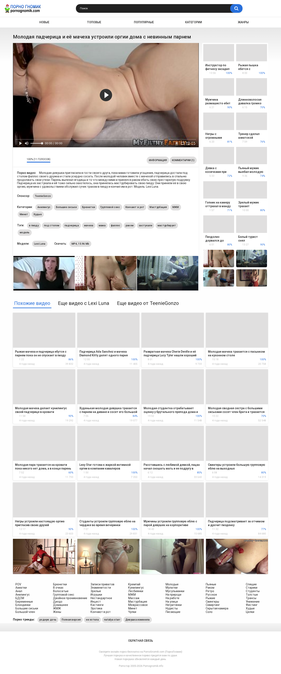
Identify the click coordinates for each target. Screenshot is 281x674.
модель (25, 232)
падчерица (72, 225)
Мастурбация (158, 207)
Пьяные (211, 584)
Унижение (253, 601)
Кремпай (134, 584)
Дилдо (57, 601)
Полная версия (71, 619)
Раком (210, 587)
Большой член (25, 612)
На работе (172, 598)
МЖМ (175, 207)
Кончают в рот (134, 207)
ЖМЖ (57, 608)
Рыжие (210, 598)
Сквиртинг (213, 605)
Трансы (251, 598)
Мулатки (172, 587)
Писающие (173, 612)
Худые (38, 214)
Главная (16, 22)
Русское (211, 594)
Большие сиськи (66, 207)
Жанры (243, 22)
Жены (57, 612)
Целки (250, 612)
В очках (58, 587)
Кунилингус (136, 587)
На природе (173, 594)
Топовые (94, 22)
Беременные (24, 601)
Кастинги (97, 605)
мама (102, 225)
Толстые (252, 594)
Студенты (253, 591)
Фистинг (252, 605)
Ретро (210, 591)
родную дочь (47, 619)
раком (130, 225)
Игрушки (96, 594)
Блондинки (22, 605)
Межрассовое (138, 605)
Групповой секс (110, 207)
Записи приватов (102, 584)
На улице (172, 601)
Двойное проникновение (70, 598)
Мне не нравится (22, 160)
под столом (51, 225)
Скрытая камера (217, 608)
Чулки (132, 612)
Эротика (96, 608)
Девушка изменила (137, 619)
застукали (145, 225)
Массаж (133, 598)
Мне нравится (17, 160)
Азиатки (21, 587)
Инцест (96, 601)
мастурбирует (167, 225)
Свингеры (212, 601)
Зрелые (96, 591)
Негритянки (174, 605)
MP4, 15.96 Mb (80, 243)
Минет (24, 214)
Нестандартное (101, 598)
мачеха (88, 225)
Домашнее (60, 605)
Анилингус (44, 207)
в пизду (34, 225)
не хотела (92, 619)
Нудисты (172, 608)
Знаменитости (101, 587)
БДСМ (19, 598)
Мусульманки (175, 591)
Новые (44, 22)
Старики (251, 587)
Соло (209, 612)
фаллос (115, 225)
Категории (193, 22)
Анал (18, 591)
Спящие (251, 584)
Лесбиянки (135, 591)
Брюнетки (88, 207)
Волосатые (61, 591)
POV (18, 584)
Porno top (124, 666)
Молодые (172, 584)
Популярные (144, 22)
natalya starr (112, 619)
